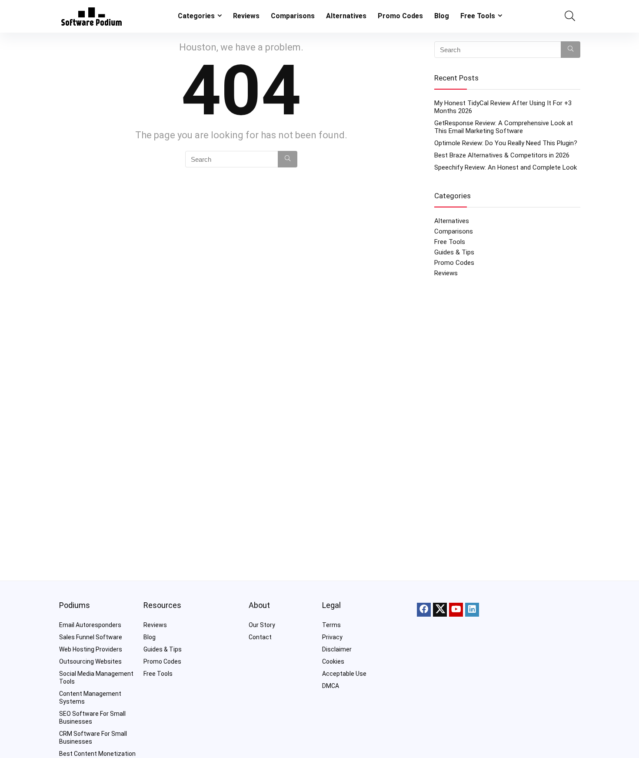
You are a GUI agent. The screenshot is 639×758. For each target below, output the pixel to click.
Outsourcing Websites (90, 661)
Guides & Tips (454, 252)
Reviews (246, 16)
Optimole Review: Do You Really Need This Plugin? (505, 143)
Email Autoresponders (90, 624)
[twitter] (440, 610)
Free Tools (477, 16)
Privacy (332, 637)
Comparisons (293, 16)
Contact (260, 637)
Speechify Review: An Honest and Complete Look (505, 167)
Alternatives (346, 16)
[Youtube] (456, 610)
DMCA (330, 685)
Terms (331, 624)
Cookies (333, 661)
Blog (441, 16)
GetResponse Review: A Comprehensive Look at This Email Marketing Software (503, 127)
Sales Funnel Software (90, 637)
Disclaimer (337, 649)
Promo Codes (400, 16)
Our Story (262, 624)
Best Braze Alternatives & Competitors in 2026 (501, 155)
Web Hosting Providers (90, 649)
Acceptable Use (344, 673)
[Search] (287, 159)
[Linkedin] (472, 610)
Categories (196, 16)
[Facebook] (424, 610)
